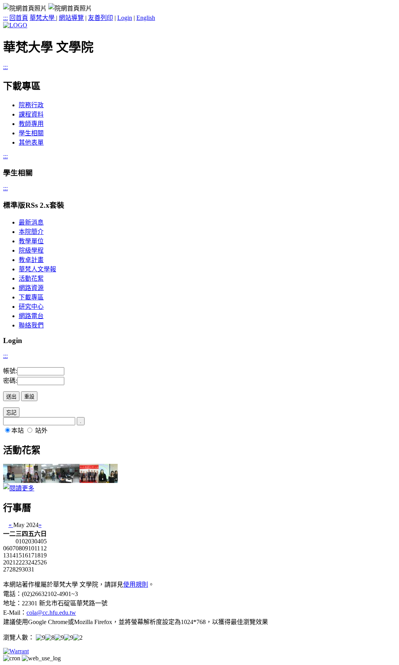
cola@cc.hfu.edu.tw (51, 612)
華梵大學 (43, 17)
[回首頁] (15, 25)
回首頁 (18, 17)
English (145, 17)
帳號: (10, 371)
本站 (17, 430)
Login (124, 17)
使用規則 (135, 584)
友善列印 (100, 17)
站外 (41, 430)
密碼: (10, 380)
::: (5, 17)
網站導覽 (71, 17)
